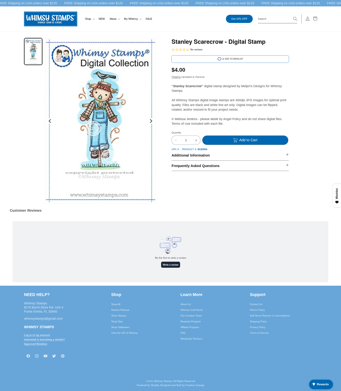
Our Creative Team (191, 315)
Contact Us (256, 304)
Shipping (176, 77)
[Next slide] (151, 121)
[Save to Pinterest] (151, 43)
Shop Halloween (120, 327)
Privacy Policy (257, 327)
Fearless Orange (194, 385)
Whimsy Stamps (163, 381)
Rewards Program (190, 321)
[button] (89, 19)
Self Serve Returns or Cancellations (270, 315)
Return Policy (257, 309)
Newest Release (120, 309)
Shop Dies (117, 321)
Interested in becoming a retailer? (44, 339)
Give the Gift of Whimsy (124, 332)
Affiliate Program (189, 327)
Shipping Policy (258, 321)
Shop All (115, 304)
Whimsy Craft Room (191, 309)
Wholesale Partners (191, 338)
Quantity (176, 132)
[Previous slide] (50, 121)
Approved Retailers (35, 343)
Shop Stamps (118, 315)
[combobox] (277, 18)
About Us (185, 304)
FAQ (182, 332)
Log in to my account (37, 334)
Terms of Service (259, 332)
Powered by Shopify (148, 385)
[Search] (295, 18)
